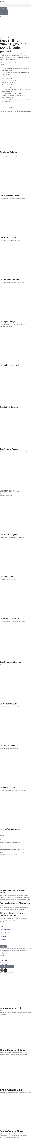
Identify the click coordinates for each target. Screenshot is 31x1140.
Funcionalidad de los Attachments (15, 903)
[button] (15, 5)
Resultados (4, 936)
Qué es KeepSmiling (6, 929)
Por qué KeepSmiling (6, 932)
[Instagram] (5, 970)
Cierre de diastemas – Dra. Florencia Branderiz (11, 914)
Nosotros (3, 939)
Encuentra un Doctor (6, 943)
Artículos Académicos (5, 37)
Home (2, 926)
